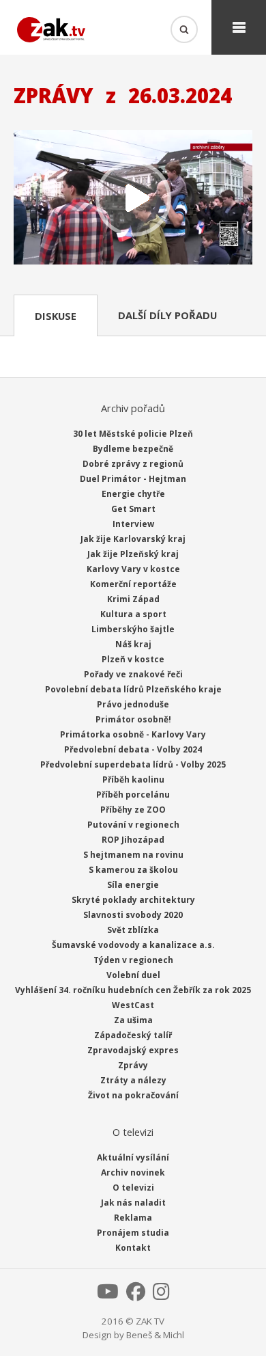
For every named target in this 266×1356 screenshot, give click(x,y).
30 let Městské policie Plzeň (133, 433)
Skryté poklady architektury (133, 900)
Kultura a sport (133, 614)
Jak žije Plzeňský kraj (133, 554)
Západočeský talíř (133, 1035)
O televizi (133, 1187)
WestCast (133, 1005)
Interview (133, 524)
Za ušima (133, 1020)
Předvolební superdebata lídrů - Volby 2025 (133, 764)
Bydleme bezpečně (133, 449)
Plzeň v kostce (133, 659)
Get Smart (133, 509)
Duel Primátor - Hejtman (133, 479)
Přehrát (133, 198)
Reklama (133, 1217)
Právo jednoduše (133, 704)
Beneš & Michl (155, 1335)
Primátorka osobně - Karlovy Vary (133, 734)
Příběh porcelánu (133, 794)
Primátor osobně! (133, 719)
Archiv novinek (133, 1172)
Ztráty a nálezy (133, 1080)
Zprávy (133, 1065)
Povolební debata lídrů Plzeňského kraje (133, 689)
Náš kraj (133, 644)
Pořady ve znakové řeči (133, 674)
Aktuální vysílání (133, 1157)
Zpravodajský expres (133, 1050)
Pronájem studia (133, 1232)
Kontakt (133, 1247)
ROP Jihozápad (133, 839)
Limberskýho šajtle (133, 629)
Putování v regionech (133, 824)
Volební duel (133, 975)
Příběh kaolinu (133, 779)
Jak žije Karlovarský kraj (133, 539)
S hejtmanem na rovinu (133, 854)
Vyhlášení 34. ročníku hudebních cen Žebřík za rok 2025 (133, 990)
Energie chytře (133, 494)
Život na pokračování (133, 1095)
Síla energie (133, 885)
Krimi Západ (133, 599)
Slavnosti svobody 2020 (133, 915)
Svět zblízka (133, 930)
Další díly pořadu (167, 315)
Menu (238, 27)
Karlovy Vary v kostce (133, 569)
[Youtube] (107, 1295)
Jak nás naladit (133, 1202)
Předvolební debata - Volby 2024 (133, 749)
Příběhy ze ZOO (133, 809)
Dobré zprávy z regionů (133, 464)
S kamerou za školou (133, 870)
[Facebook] (135, 1295)
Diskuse (55, 316)
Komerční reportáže (133, 584)
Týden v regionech (133, 960)
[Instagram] (161, 1295)
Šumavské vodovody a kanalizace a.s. (133, 945)
